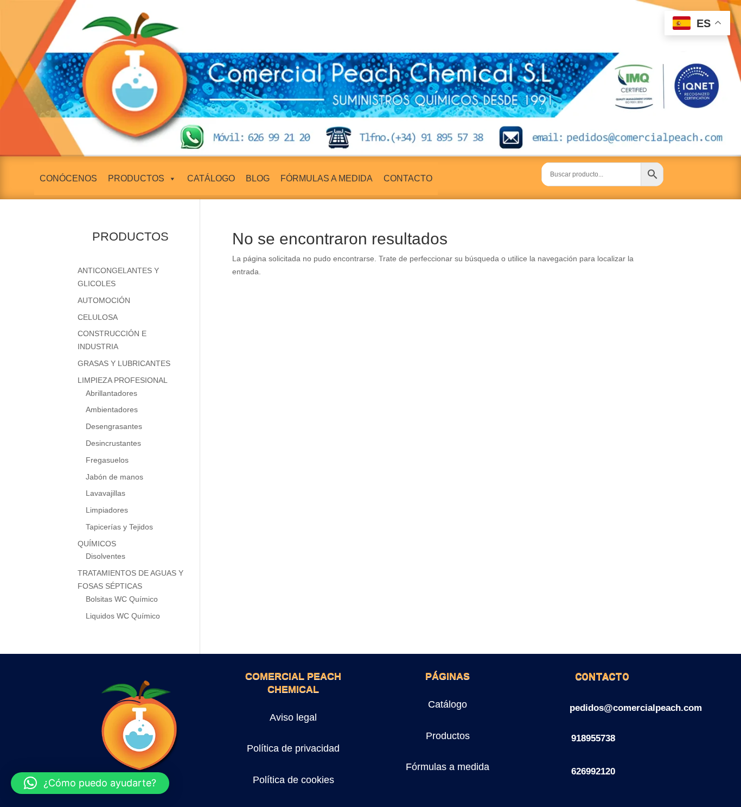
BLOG (258, 178)
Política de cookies (293, 779)
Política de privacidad (293, 748)
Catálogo (447, 704)
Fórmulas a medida (447, 766)
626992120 (593, 771)
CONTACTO (408, 178)
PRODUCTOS (136, 178)
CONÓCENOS (68, 178)
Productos (448, 735)
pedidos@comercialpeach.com (636, 708)
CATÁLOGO (211, 178)
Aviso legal (293, 717)
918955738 (593, 738)
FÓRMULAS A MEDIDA (326, 178)
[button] (90, 783)
